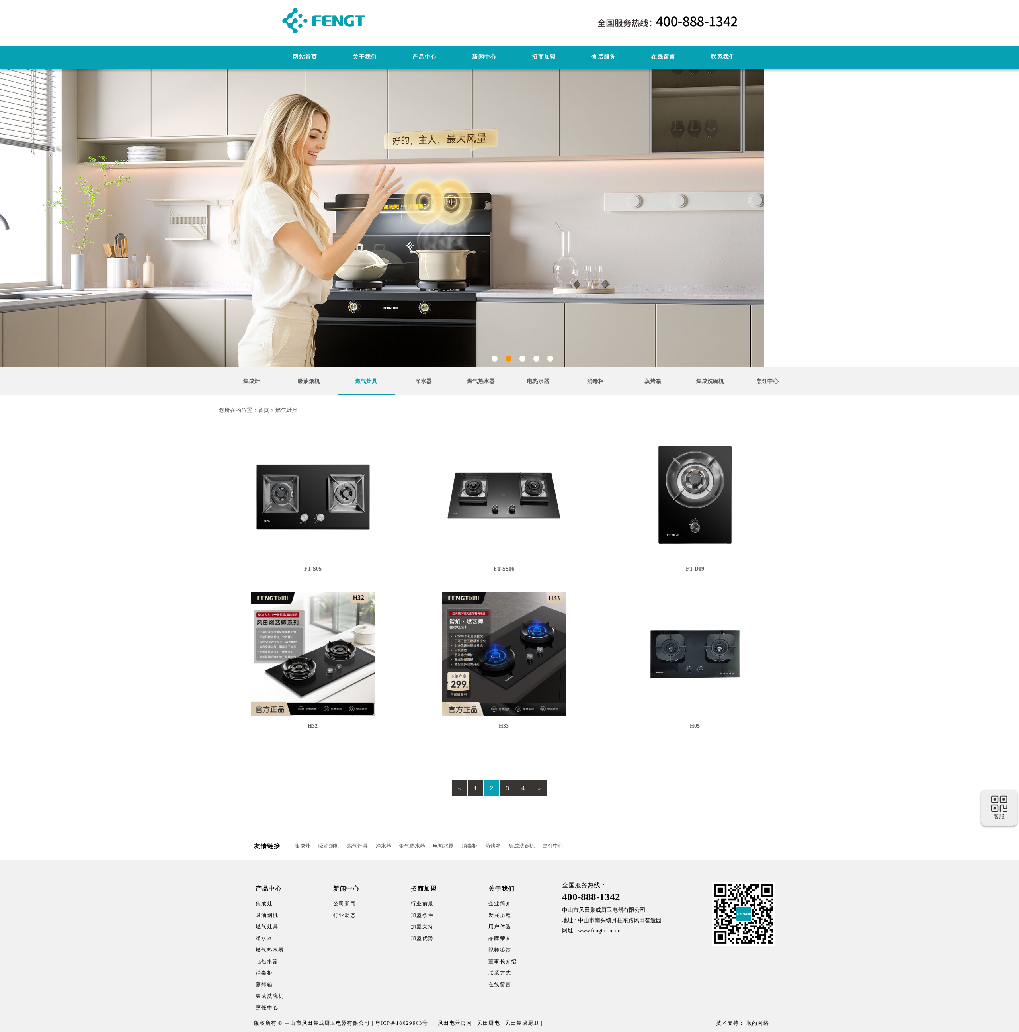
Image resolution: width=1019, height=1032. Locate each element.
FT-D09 (695, 569)
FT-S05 (313, 569)
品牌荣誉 (499, 938)
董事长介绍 (502, 961)
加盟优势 (422, 938)
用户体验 (499, 927)
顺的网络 (757, 1023)
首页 (263, 410)
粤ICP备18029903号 (401, 1023)
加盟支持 (422, 927)
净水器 (423, 381)
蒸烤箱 (652, 381)
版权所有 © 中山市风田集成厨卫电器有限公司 (312, 1023)
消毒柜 (595, 381)
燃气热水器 (481, 381)
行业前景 (422, 904)
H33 (504, 726)
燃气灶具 (366, 381)
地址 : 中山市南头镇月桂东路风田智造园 (612, 920)
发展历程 (499, 915)
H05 (695, 726)
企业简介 (499, 904)
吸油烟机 (309, 381)
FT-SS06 (504, 569)
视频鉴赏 (499, 950)
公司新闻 (344, 904)
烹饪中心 (767, 381)
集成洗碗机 (710, 381)
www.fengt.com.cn (599, 931)
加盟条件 (422, 915)
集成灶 (251, 381)
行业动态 (344, 915)
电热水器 (538, 381)
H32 (313, 726)
